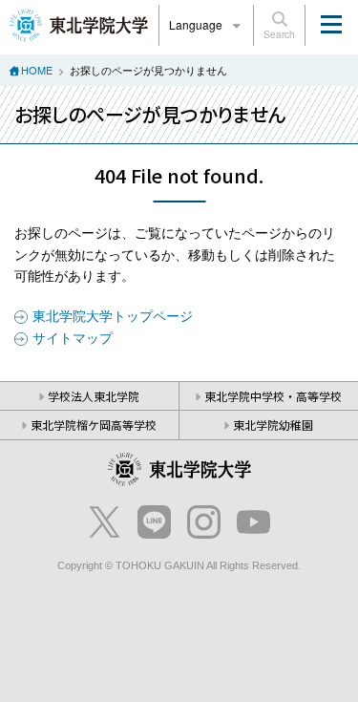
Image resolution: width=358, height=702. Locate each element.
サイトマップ (72, 337)
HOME (37, 69)
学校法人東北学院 (93, 396)
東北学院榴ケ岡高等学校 (94, 424)
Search (279, 34)
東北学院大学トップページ (112, 315)
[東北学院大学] (79, 22)
